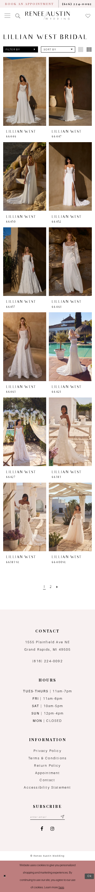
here (61, 887)
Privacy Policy (47, 751)
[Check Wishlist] (88, 15)
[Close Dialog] (5, 876)
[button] (7, 15)
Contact (47, 780)
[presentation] (24, 91)
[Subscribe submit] (62, 817)
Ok (89, 876)
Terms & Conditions (47, 758)
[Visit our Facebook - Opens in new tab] (42, 828)
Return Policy (47, 766)
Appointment (47, 773)
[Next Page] (57, 587)
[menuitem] (29, 4)
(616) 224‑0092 (47, 661)
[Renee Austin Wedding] (47, 15)
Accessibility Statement (47, 787)
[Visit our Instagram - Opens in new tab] (52, 828)
